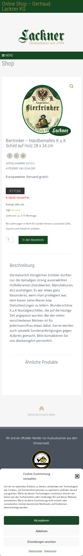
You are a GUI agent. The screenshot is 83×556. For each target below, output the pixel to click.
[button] (77, 476)
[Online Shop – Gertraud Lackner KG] (41, 37)
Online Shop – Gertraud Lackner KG (26, 6)
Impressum (50, 551)
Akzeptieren (41, 520)
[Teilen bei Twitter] (23, 156)
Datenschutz (35, 551)
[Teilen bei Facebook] (10, 156)
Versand (15, 210)
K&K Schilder (27, 168)
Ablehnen (41, 531)
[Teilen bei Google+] (16, 156)
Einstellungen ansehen (41, 541)
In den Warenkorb (33, 240)
